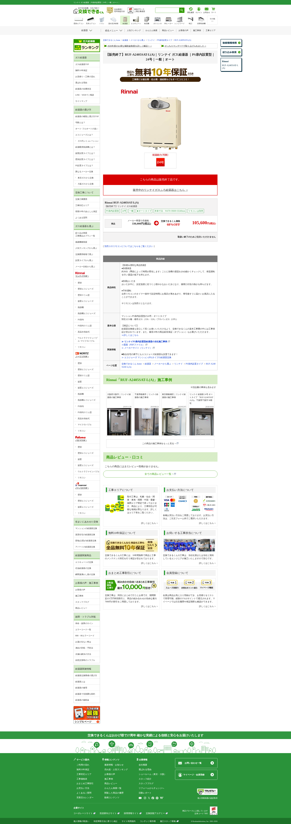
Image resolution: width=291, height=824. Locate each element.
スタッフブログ (82, 602)
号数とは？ (80, 122)
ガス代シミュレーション (88, 141)
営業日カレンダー (85, 797)
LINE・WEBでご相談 (84, 95)
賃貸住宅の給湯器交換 (85, 534)
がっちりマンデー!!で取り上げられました (184, 46)
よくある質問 (81, 217)
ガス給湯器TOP (82, 64)
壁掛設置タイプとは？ (85, 159)
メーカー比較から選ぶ (85, 266)
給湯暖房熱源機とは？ (85, 147)
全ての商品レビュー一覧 (158, 474)
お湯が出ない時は (83, 642)
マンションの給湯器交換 (86, 528)
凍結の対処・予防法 (84, 648)
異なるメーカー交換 (84, 171)
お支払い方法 (83, 788)
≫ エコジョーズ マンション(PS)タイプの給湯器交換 (146, 357)
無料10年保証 (81, 70)
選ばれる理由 (81, 83)
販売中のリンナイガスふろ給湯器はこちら (159, 189)
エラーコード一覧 (83, 629)
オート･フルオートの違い (86, 129)
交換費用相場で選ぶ (84, 254)
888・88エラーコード (84, 635)
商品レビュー (81, 608)
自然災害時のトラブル (85, 660)
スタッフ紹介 (145, 779)
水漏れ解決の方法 (83, 654)
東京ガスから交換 (86, 178)
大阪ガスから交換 (86, 184)
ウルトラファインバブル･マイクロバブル (87, 339)
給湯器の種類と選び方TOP (87, 116)
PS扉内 (81, 319)
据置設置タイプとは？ (85, 153)
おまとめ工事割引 (85, 783)
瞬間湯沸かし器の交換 (85, 574)
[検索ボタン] (181, 10)
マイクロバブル (85, 424)
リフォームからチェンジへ (151, 788)
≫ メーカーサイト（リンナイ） (137, 348)
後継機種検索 (81, 242)
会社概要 (143, 765)
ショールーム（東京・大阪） (152, 774)
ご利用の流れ (83, 765)
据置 (80, 382)
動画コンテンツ (111, 797)
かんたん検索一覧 (112, 788)
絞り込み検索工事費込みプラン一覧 (85, 234)
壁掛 (80, 283)
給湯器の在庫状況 (83, 89)
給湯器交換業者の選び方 (86, 675)
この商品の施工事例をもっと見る (158, 443)
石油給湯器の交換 (83, 568)
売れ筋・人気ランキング (116, 769)
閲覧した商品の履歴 (114, 793)
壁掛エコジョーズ (86, 289)
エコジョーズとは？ (84, 135)
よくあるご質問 (84, 793)
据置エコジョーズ (86, 301)
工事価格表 (82, 779)
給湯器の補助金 (82, 700)
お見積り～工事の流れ (85, 76)
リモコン (82, 347)
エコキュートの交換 (84, 562)
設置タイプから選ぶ (84, 260)
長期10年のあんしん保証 (86, 211)
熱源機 (81, 307)
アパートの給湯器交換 (85, 547)
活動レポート (145, 793)
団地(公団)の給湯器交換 (85, 540)
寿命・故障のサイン (84, 623)
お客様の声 (80, 590)
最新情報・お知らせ (114, 765)
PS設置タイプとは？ (84, 165)
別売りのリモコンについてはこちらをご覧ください (128, 246)
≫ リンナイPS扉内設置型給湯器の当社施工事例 (144, 341)
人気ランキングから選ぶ (86, 248)
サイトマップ (81, 101)
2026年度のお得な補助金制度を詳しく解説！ (128, 46)
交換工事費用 (81, 199)
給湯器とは (80, 682)
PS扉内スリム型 (85, 326)
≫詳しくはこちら (130, 335)
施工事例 (79, 596)
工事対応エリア (82, 205)
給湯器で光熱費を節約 (85, 694)
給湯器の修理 (81, 688)
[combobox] (167, 10)
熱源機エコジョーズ (86, 313)
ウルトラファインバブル (88, 471)
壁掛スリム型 (84, 295)
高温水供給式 (84, 332)
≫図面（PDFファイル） (133, 345)
